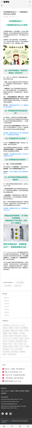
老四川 (10, 343)
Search (3, 391)
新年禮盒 (5, 343)
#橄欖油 (10, 346)
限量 (16, 349)
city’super (22, 325)
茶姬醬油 (5, 346)
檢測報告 (6, 315)
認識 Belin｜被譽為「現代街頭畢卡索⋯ (14, 369)
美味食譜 (6, 309)
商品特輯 (6, 303)
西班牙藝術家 (6, 349)
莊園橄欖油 (15, 333)
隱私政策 (22, 391)
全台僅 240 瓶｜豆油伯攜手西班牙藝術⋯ (14, 375)
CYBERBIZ (3, 422)
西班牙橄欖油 (8, 285)
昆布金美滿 (11, 341)
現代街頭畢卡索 (6, 351)
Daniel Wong (14, 325)
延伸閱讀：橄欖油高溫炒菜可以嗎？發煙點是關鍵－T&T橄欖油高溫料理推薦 (15, 133)
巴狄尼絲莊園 (18, 336)
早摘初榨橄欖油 (19, 341)
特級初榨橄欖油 (20, 282)
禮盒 (25, 341)
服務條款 (27, 391)
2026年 (21, 346)
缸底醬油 (21, 330)
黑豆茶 (4, 354)
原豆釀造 (11, 336)
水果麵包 (27, 346)
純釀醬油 (5, 333)
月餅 (25, 343)
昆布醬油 (15, 338)
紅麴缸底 (26, 330)
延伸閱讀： (6, 208)
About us (7, 391)
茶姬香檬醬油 (6, 325)
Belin (12, 349)
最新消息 (6, 301)
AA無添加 (5, 336)
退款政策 (17, 391)
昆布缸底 (5, 341)
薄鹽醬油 (11, 328)
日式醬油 (21, 338)
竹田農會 (17, 328)
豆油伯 (15, 343)
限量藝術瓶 (22, 351)
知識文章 (6, 306)
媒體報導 (6, 312)
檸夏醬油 (5, 328)
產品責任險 (3, 393)
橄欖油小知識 (18, 285)
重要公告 (6, 298)
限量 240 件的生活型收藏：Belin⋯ (13, 372)
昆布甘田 (27, 338)
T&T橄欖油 (22, 333)
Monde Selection (7, 338)
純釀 (10, 333)
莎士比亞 (20, 343)
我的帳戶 (12, 391)
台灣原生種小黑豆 (12, 354)
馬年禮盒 (16, 346)
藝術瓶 (20, 349)
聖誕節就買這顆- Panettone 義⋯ (12, 381)
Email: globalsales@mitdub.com (9, 404)
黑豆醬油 (25, 336)
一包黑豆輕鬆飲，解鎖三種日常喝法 (13, 378)
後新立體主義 (15, 351)
